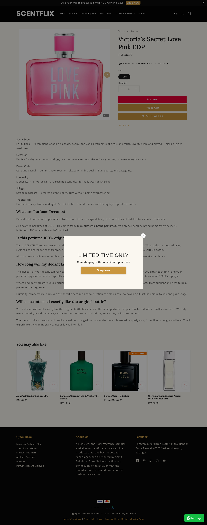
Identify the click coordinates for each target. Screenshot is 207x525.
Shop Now (103, 270)
